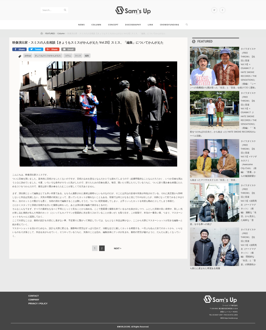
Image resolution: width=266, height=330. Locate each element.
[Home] (42, 33)
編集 (87, 55)
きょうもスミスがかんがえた (48, 55)
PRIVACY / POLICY (37, 303)
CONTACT (33, 296)
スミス (78, 55)
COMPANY (33, 299)
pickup (28, 55)
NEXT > (117, 248)
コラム (68, 55)
